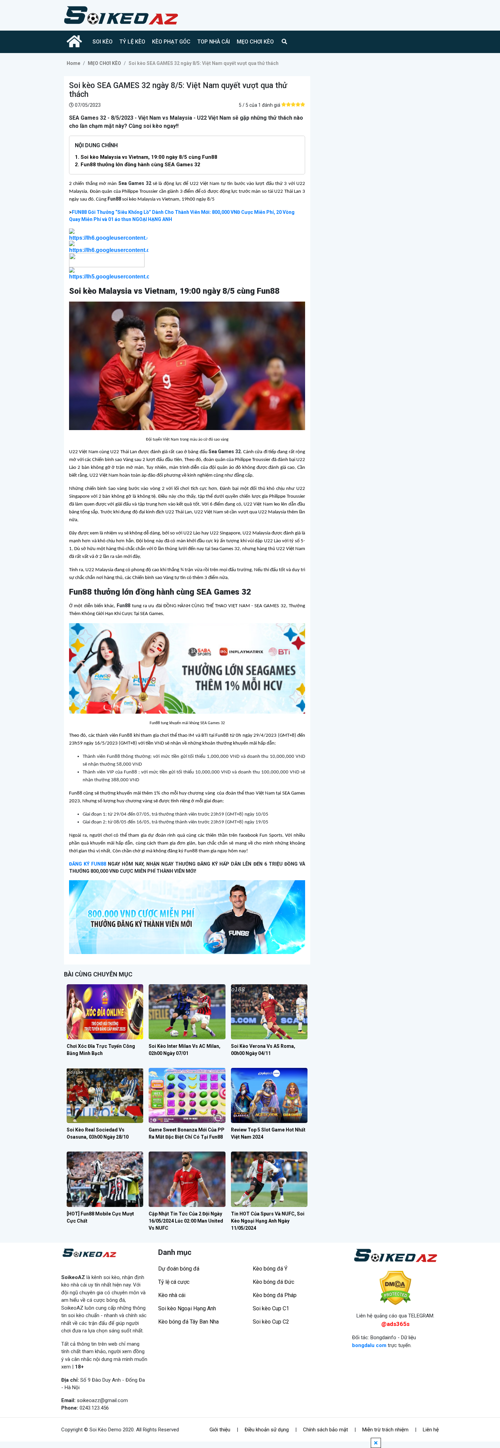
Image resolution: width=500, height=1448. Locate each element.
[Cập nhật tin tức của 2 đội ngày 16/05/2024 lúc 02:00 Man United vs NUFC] (187, 1179)
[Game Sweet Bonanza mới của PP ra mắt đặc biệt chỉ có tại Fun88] (187, 1095)
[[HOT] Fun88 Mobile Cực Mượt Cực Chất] (105, 1179)
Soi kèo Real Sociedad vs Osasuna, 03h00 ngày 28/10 (98, 1133)
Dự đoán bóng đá (178, 1268)
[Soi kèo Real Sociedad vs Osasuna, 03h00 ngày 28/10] (105, 1095)
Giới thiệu (220, 1430)
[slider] (293, 104)
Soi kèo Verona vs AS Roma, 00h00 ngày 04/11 (263, 1049)
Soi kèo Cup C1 (271, 1308)
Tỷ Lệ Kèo (132, 41)
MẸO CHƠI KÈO (255, 41)
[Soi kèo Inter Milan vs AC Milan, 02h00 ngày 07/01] (187, 1011)
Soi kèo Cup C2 (271, 1321)
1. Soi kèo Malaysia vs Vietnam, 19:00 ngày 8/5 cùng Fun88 (146, 157)
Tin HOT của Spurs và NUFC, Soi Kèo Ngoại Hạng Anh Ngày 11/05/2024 (267, 1221)
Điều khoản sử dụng (267, 1430)
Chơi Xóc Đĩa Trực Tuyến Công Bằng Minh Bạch (101, 1049)
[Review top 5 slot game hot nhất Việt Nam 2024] (269, 1095)
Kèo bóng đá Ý (270, 1268)
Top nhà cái (213, 41)
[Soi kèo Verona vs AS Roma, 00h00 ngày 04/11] (269, 1011)
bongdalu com (369, 1345)
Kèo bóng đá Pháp (275, 1295)
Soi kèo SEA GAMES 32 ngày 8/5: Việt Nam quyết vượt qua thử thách (204, 63)
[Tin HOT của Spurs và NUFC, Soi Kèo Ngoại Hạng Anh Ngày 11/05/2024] (269, 1179)
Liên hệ (431, 1430)
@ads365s (395, 1324)
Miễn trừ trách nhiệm (385, 1430)
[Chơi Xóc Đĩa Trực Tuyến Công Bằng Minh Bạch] (105, 1011)
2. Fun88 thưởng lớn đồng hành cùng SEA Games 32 (137, 164)
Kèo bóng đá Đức (273, 1282)
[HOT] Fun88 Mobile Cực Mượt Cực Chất (100, 1217)
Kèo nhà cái (171, 1295)
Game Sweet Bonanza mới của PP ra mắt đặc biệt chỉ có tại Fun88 (186, 1133)
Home (73, 63)
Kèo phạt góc (171, 41)
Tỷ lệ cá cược (173, 1282)
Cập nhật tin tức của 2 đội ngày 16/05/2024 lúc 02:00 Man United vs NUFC (186, 1221)
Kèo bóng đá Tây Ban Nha (188, 1321)
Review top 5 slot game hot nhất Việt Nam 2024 (268, 1133)
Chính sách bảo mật (325, 1430)
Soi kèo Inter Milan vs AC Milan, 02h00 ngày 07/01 (184, 1049)
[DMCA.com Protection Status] (395, 1288)
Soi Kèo (103, 41)
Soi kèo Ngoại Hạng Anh (187, 1308)
